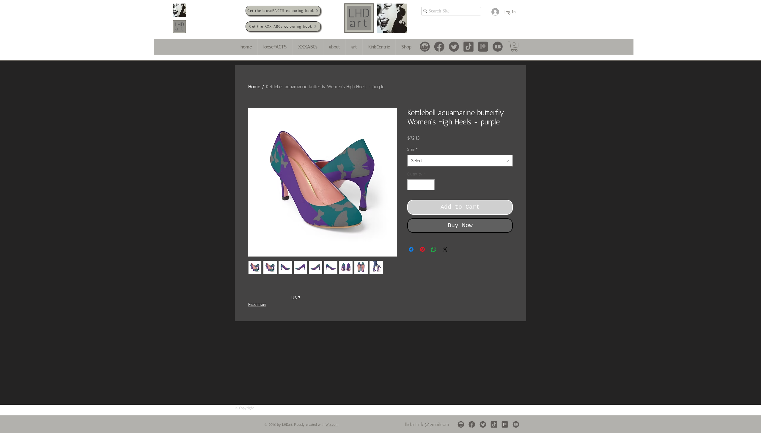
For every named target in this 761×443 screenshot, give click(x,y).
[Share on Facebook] (411, 249)
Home (254, 86)
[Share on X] (445, 249)
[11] (497, 46)
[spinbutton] (421, 185)
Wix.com (332, 425)
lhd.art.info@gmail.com (427, 424)
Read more (257, 304)
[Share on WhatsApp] (433, 249)
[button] (514, 47)
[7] (439, 46)
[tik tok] (468, 46)
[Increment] (430, 185)
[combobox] (460, 161)
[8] (425, 46)
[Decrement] (412, 185)
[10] (483, 46)
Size (412, 149)
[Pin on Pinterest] (422, 249)
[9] (454, 46)
